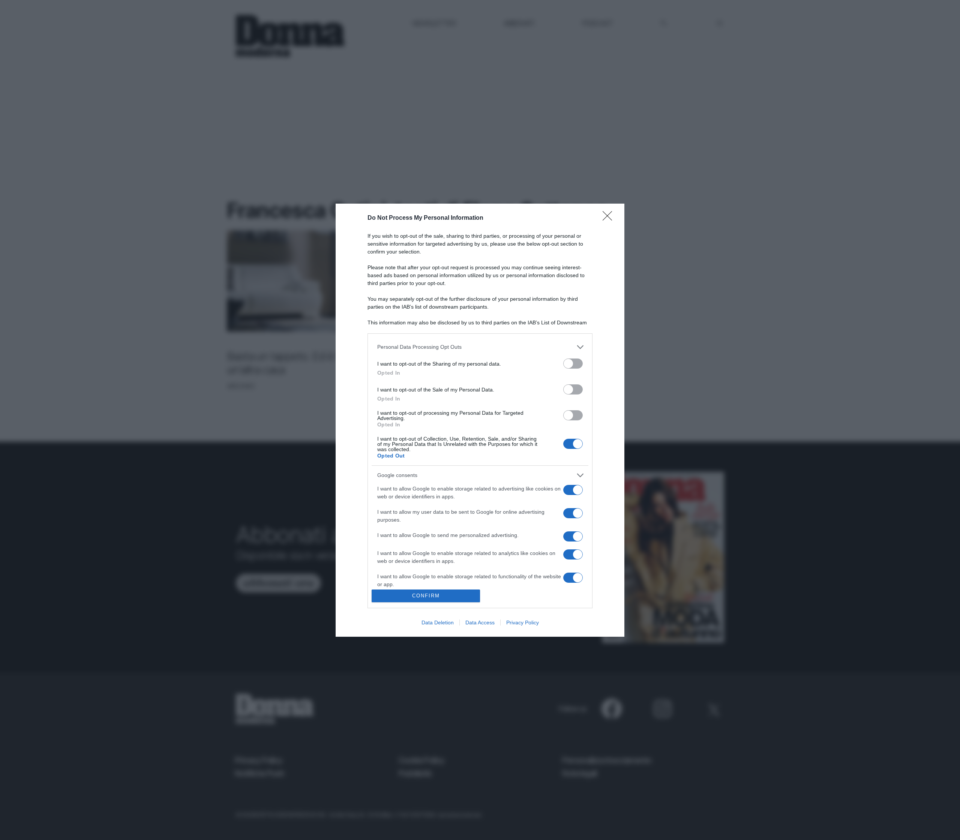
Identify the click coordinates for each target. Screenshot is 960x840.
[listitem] (480, 347)
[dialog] (480, 420)
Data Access (480, 623)
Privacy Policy (522, 623)
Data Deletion (438, 623)
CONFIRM (426, 595)
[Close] (610, 218)
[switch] (573, 363)
